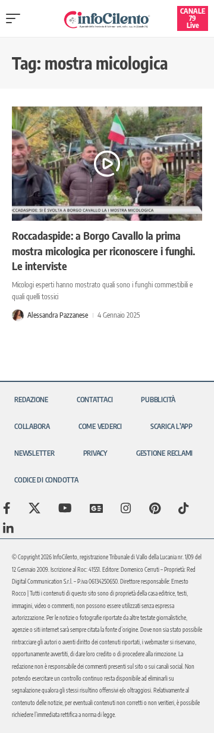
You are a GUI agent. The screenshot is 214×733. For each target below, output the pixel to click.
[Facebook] (7, 508)
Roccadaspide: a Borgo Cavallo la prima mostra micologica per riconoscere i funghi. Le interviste (103, 250)
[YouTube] (65, 508)
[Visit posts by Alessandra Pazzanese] (18, 315)
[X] (34, 508)
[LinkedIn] (8, 528)
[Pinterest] (154, 508)
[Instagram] (126, 508)
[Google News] (96, 508)
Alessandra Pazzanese (57, 315)
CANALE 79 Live (192, 18)
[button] (16, 18)
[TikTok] (183, 508)
